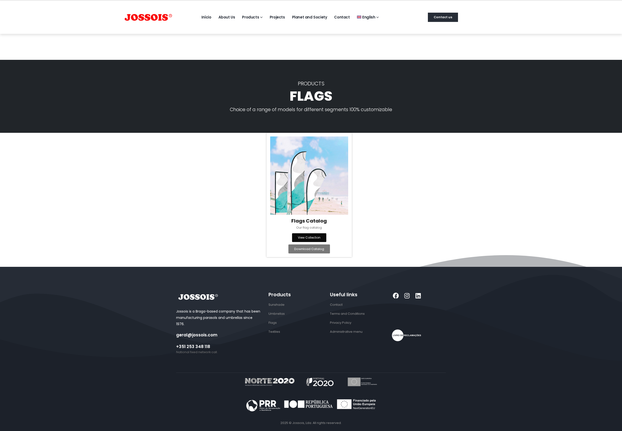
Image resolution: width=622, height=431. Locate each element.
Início (206, 17)
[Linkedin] (418, 295)
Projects (277, 17)
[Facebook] (396, 295)
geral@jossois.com (196, 335)
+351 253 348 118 (193, 347)
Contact (342, 17)
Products (250, 17)
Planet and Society (309, 17)
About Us (226, 17)
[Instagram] (407, 295)
